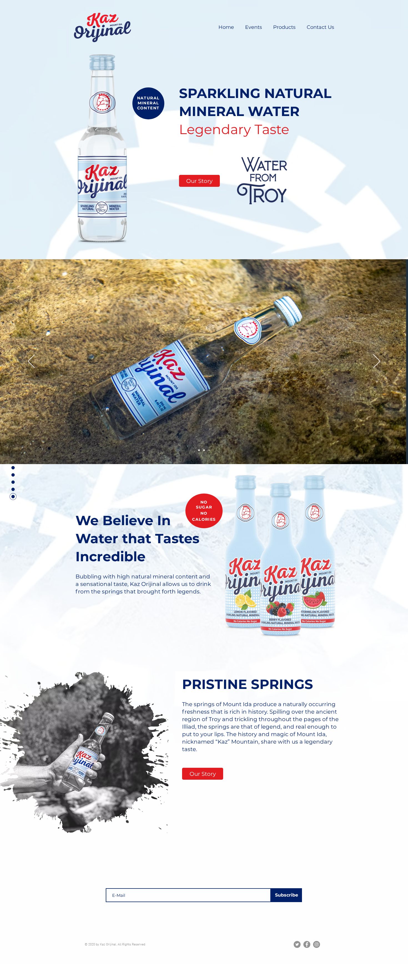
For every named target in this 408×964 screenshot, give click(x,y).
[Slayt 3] (209, 450)
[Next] (376, 361)
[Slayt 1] (199, 450)
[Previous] (31, 361)
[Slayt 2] (204, 450)
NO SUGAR (204, 505)
